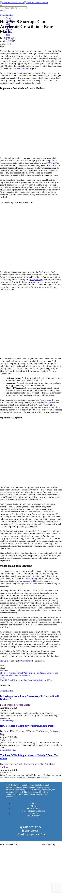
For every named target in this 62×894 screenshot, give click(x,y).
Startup (9, 18)
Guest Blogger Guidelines (33, 811)
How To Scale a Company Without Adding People (28, 725)
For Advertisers (33, 816)
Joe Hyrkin (9, 38)
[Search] (1, 5)
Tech (8, 34)
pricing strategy (36, 279)
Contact (33, 803)
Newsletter (33, 813)
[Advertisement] (31, 123)
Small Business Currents (29, 844)
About (33, 806)
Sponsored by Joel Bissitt (17, 704)
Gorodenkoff (27, 661)
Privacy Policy (33, 808)
